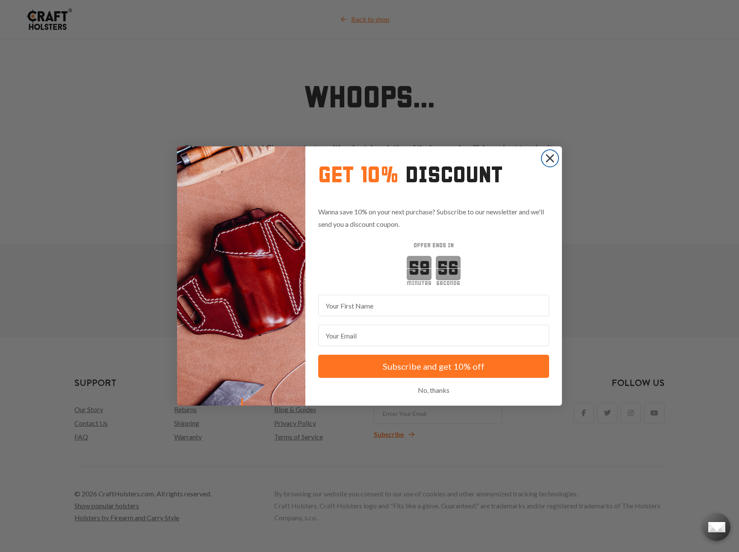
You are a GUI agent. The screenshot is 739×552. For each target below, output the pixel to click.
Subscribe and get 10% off (434, 366)
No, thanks (433, 390)
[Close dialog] (550, 158)
